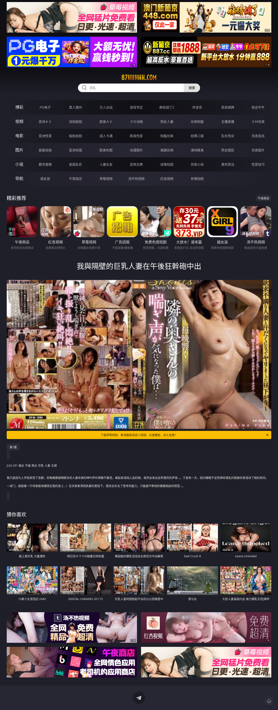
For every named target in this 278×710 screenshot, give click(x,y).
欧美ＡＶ (106, 121)
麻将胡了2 (166, 107)
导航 (19, 178)
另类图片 (258, 150)
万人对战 (106, 107)
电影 (19, 136)
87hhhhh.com (139, 77)
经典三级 (197, 136)
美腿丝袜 (166, 150)
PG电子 (45, 107)
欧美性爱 (136, 136)
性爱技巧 (258, 164)
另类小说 (197, 164)
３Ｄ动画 (136, 121)
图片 (19, 150)
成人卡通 (106, 136)
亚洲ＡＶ (45, 121)
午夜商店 (75, 178)
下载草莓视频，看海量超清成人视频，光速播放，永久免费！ (139, 435)
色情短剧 (197, 178)
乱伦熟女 (227, 136)
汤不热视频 (136, 178)
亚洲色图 (75, 150)
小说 (19, 164)
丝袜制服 (197, 121)
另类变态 (258, 136)
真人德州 (75, 107)
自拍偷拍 (75, 121)
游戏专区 (136, 107)
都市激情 (45, 164)
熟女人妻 (166, 121)
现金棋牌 (227, 107)
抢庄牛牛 (258, 107)
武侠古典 (136, 164)
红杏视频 (166, 178)
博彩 (19, 107)
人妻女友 (106, 164)
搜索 (192, 88)
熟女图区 (227, 150)
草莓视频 (106, 178)
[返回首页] (269, 701)
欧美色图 (106, 150)
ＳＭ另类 (258, 121)
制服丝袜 (166, 136)
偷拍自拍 (75, 136)
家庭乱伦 (75, 164)
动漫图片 (136, 150)
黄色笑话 (227, 164)
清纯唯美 (197, 150)
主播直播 (227, 121)
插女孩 (45, 178)
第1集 (13, 447)
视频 (19, 121)
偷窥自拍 (45, 150)
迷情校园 (166, 164)
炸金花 (197, 107)
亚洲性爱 (45, 136)
